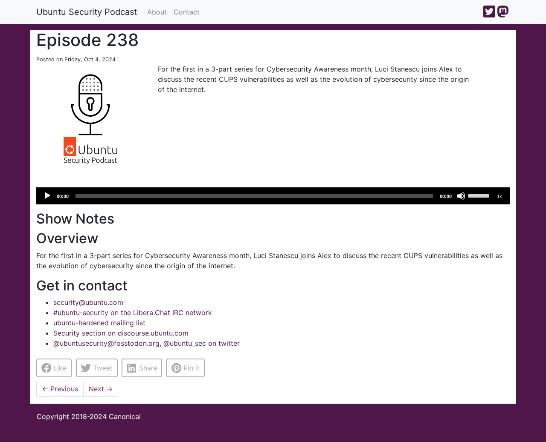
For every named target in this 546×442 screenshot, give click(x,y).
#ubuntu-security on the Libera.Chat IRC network (132, 312)
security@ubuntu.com (88, 302)
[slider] (480, 195)
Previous (60, 389)
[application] (273, 195)
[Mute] (461, 196)
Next (101, 389)
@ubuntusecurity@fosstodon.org (106, 343)
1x (499, 196)
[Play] (47, 196)
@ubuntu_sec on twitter (201, 343)
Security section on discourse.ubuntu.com (121, 333)
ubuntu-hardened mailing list (99, 323)
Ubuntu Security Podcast (86, 12)
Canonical (125, 416)
